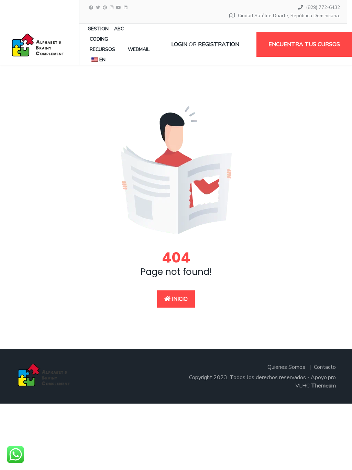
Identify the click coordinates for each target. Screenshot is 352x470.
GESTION (98, 28)
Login (179, 44)
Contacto (325, 367)
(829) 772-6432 (323, 7)
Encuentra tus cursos (304, 44)
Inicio (179, 299)
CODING (99, 39)
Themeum (323, 385)
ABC (119, 28)
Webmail (139, 49)
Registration (218, 44)
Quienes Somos (286, 367)
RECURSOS (102, 49)
